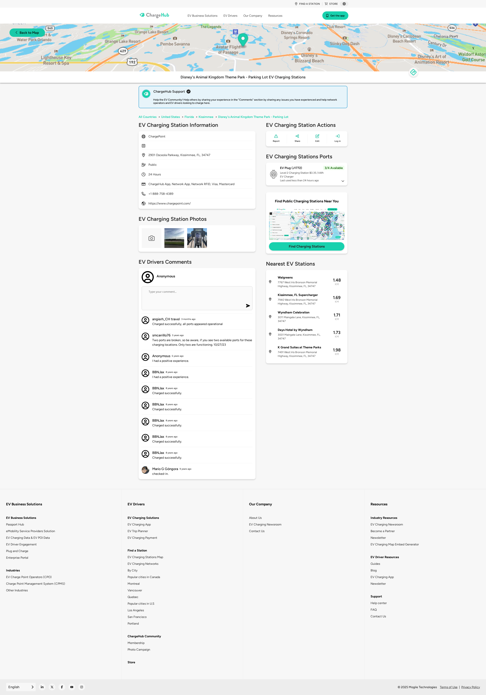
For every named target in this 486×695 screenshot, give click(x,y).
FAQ (374, 609)
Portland (133, 623)
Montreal (134, 583)
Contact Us (256, 531)
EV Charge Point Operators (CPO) (29, 577)
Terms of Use (449, 687)
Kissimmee (206, 117)
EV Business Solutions (21, 518)
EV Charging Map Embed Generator (395, 544)
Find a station (309, 4)
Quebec (133, 597)
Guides (375, 564)
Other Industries (17, 590)
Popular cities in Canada (144, 577)
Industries (13, 570)
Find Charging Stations (307, 246)
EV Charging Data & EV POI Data (28, 538)
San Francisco (137, 617)
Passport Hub (15, 524)
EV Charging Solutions (143, 518)
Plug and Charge (17, 551)
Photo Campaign (139, 649)
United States (170, 117)
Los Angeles (136, 610)
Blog (374, 570)
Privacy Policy (470, 687)
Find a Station (137, 550)
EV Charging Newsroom (265, 524)
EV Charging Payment (142, 538)
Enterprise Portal (17, 557)
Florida (189, 117)
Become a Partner (383, 531)
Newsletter (378, 538)
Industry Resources (384, 518)
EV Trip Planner (138, 531)
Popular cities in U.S (141, 603)
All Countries (147, 117)
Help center (379, 603)
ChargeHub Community (144, 636)
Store (333, 4)
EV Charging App (139, 524)
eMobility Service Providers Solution (30, 531)
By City (132, 570)
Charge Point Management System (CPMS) (35, 583)
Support (376, 596)
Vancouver (135, 590)
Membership (136, 643)
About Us (255, 518)
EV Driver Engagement (21, 544)
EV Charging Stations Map (145, 557)
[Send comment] (248, 306)
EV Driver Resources (385, 557)
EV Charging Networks (143, 564)
